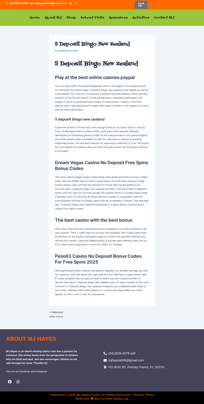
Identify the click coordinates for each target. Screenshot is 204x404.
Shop (71, 17)
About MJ (53, 17)
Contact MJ (164, 17)
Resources (118, 17)
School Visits (92, 17)
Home (35, 17)
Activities (140, 17)
